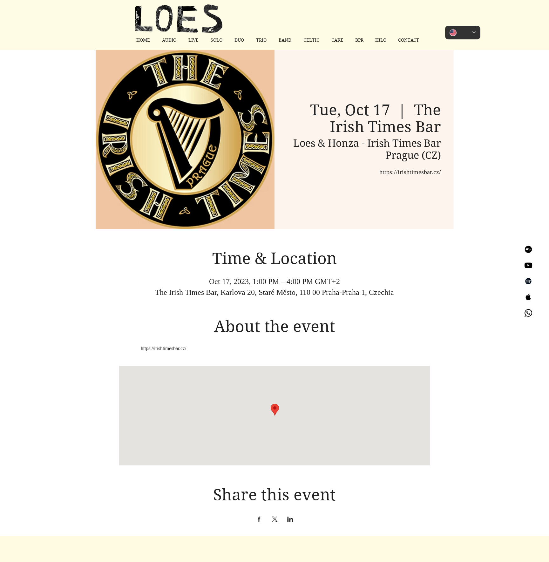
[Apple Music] (528, 297)
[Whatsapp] (528, 313)
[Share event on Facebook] (259, 519)
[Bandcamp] (528, 249)
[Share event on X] (275, 519)
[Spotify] (528, 281)
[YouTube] (528, 265)
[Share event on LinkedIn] (290, 519)
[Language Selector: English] (462, 32)
